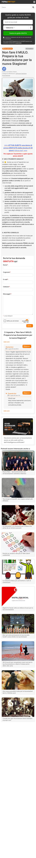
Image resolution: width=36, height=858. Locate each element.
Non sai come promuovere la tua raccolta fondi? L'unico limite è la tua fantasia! (16, 636)
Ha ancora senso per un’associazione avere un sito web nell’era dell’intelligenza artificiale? (18, 440)
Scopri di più (18, 42)
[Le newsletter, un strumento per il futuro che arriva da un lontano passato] (18, 515)
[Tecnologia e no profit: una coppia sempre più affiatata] (18, 488)
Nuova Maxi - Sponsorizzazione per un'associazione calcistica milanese (14, 472)
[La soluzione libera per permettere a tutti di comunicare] (18, 569)
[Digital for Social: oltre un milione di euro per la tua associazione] (18, 597)
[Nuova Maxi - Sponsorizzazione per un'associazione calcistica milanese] (18, 460)
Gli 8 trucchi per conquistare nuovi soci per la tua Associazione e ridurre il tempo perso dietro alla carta (17, 664)
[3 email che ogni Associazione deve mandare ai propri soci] (18, 707)
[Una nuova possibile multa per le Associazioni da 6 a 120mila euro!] (18, 680)
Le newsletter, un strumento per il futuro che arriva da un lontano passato (17, 527)
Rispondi (27, 346)
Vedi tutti (6, 342)
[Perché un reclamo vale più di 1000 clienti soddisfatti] (18, 542)
